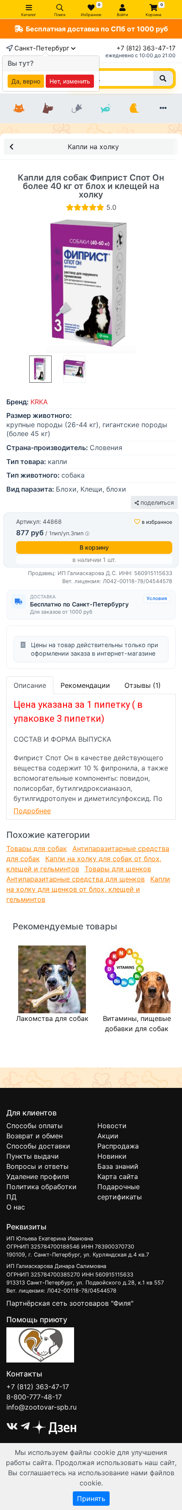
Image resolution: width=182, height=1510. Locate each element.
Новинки (112, 1156)
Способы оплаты (34, 1125)
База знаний (117, 1166)
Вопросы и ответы (37, 1166)
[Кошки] (19, 108)
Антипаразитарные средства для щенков (75, 879)
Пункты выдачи (32, 1156)
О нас (15, 1207)
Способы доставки (38, 1146)
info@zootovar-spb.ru (41, 1407)
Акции (108, 1136)
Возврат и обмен (34, 1136)
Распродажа (118, 1146)
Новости (112, 1125)
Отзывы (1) (142, 685)
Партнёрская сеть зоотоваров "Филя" (69, 1303)
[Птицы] (134, 108)
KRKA (39, 402)
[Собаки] (48, 108)
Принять (91, 1498)
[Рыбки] (105, 108)
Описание (30, 685)
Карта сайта (117, 1176)
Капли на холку (93, 146)
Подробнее (32, 810)
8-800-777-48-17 (34, 1397)
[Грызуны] (76, 108)
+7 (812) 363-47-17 (146, 48)
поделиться (156, 502)
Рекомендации (85, 685)
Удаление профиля (37, 1176)
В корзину (94, 547)
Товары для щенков (118, 869)
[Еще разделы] (163, 108)
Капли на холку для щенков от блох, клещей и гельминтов (88, 889)
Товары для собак (36, 848)
